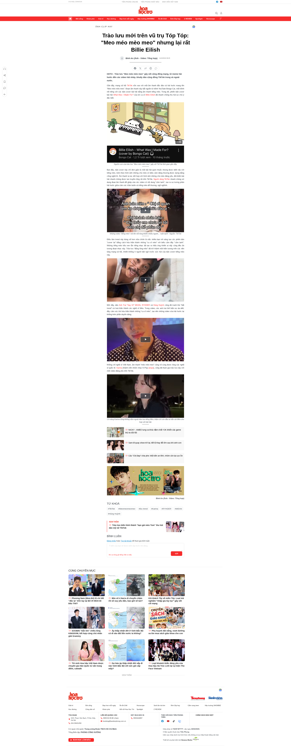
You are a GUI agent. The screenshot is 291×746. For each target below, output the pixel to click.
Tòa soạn (72, 715)
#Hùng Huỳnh (114, 514)
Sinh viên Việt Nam (170, 2)
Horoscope (210, 19)
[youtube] (221, 2)
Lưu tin (4, 81)
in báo (150, 68)
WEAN (137, 305)
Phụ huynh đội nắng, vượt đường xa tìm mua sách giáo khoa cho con (166, 632)
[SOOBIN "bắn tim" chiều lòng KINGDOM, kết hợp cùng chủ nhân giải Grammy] (86, 618)
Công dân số (90, 709)
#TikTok (111, 509)
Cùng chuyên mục (81, 570)
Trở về (4, 94)
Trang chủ (70, 19)
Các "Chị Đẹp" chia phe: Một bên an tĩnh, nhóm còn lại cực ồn (155, 456)
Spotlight (199, 19)
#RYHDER (166, 509)
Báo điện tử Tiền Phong (145, 10)
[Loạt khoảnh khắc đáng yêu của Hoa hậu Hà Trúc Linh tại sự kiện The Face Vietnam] (166, 650)
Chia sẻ (4, 75)
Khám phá (90, 19)
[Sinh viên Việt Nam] (215, 699)
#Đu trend (143, 509)
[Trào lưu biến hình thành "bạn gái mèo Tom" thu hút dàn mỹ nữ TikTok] (175, 526)
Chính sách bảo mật (204, 715)
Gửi (176, 553)
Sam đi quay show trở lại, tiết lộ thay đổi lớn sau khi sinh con (154, 443)
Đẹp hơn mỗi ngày (127, 19)
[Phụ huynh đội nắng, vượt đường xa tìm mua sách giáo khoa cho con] (166, 618)
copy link (145, 68)
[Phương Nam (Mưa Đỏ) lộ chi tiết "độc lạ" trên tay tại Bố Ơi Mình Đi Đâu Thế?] (86, 585)
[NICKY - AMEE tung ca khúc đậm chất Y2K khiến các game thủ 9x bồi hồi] (115, 432)
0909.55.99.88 (108, 718)
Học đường (111, 19)
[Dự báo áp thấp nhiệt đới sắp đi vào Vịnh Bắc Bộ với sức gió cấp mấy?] (126, 650)
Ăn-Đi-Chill (162, 19)
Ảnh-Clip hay (175, 19)
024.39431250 (76, 723)
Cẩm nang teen (193, 705)
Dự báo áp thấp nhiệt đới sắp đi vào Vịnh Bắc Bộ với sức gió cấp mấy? (125, 666)
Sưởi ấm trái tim (159, 705)
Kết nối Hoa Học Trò (127, 709)
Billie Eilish (150, 95)
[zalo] (181, 721)
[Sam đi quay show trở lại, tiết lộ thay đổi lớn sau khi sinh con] (115, 445)
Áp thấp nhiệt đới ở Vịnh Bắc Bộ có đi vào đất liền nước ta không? (125, 632)
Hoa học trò (75, 696)
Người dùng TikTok (162, 179)
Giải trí (100, 19)
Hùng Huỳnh (158, 305)
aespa (150, 368)
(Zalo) (116, 718)
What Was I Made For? (123, 95)
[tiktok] (174, 721)
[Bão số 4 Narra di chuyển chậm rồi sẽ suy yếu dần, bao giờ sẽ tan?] (126, 585)
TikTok (129, 85)
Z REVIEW (188, 19)
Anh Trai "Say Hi (126, 305)
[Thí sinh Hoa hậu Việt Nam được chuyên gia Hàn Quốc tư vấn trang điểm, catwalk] (86, 650)
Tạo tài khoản (126, 541)
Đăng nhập (111, 541)
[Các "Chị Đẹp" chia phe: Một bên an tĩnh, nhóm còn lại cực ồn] (115, 458)
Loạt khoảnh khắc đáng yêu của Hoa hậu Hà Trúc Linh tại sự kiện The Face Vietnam (166, 666)
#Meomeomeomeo (126, 509)
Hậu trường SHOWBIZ (146, 19)
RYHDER (146, 305)
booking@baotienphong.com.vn (114, 721)
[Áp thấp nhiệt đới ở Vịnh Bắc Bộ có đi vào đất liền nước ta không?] (126, 618)
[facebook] (217, 2)
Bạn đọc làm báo (82, 740)
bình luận (156, 68)
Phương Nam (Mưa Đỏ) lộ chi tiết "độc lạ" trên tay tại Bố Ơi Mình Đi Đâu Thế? (86, 601)
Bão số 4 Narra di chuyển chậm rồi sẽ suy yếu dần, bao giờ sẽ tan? (125, 599)
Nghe (4, 69)
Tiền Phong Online (130, 2)
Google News (194, 27)
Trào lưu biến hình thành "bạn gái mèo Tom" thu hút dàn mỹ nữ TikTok (136, 526)
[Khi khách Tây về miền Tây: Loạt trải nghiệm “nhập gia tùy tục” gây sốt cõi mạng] (166, 585)
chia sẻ (135, 68)
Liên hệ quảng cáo (109, 715)
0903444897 (137, 718)
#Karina (154, 509)
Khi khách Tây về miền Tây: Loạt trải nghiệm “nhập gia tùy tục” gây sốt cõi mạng (166, 601)
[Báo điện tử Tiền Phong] (198, 699)
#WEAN (178, 509)
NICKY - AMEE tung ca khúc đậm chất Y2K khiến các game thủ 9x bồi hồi (153, 431)
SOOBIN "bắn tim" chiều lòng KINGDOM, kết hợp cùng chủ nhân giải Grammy (85, 633)
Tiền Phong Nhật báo (150, 2)
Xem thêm (221, 19)
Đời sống (79, 19)
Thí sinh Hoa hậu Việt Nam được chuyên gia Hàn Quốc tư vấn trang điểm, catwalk (85, 666)
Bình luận (4, 88)
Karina (119, 368)
